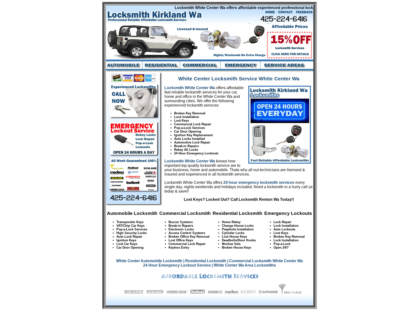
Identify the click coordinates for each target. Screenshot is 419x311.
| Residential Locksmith (204, 261)
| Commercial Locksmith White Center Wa (265, 261)
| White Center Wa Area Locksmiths (244, 265)
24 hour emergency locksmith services (258, 182)
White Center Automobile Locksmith (149, 261)
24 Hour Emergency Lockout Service (177, 265)
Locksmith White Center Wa (189, 88)
